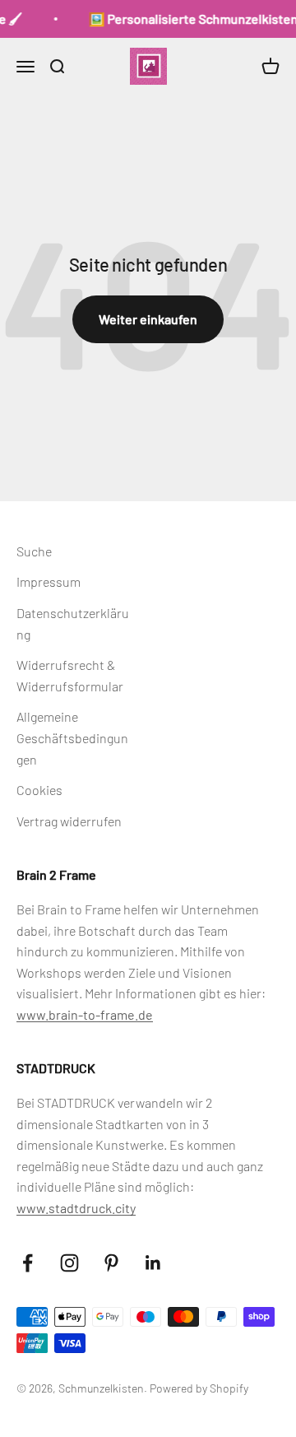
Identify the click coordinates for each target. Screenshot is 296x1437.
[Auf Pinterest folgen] (111, 1263)
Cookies (39, 790)
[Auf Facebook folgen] (27, 1263)
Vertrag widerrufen (69, 821)
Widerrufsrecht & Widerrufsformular (69, 675)
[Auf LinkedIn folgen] (153, 1263)
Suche (34, 551)
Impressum (48, 581)
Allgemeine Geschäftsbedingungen (72, 737)
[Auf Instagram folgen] (69, 1263)
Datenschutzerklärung (72, 623)
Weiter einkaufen (148, 319)
